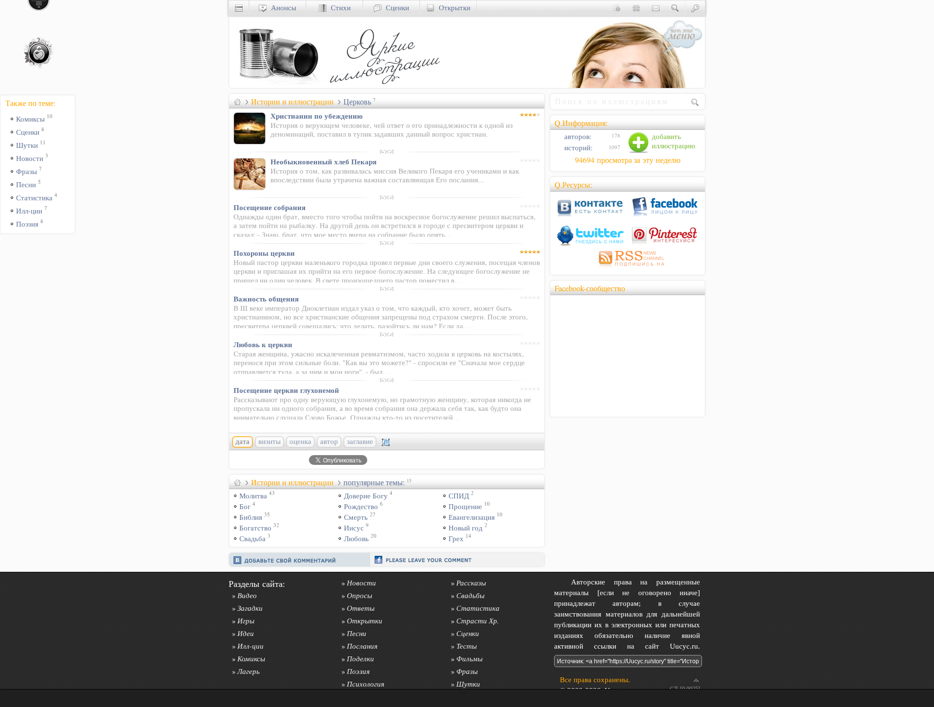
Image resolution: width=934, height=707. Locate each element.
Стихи (338, 7)
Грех (456, 538)
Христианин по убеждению (316, 115)
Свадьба (252, 538)
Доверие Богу (366, 495)
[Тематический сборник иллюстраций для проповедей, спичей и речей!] (387, 85)
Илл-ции (29, 210)
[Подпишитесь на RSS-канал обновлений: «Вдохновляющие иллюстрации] (628, 267)
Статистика (34, 197)
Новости (29, 158)
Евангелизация (472, 517)
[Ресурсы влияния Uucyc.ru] (237, 101)
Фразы (26, 171)
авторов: (577, 136)
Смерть (356, 517)
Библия (250, 517)
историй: (577, 147)
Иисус (354, 527)
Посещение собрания (269, 207)
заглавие (360, 441)
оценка (300, 441)
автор (329, 441)
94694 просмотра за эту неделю (628, 160)
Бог (245, 506)
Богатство (255, 527)
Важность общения (266, 298)
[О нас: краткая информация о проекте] (617, 7)
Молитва (253, 495)
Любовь (356, 538)
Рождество (361, 506)
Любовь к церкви (263, 344)
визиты (269, 441)
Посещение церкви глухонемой (286, 390)
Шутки (27, 145)
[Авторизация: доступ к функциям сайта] (695, 7)
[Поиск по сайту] (675, 7)
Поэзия (27, 224)
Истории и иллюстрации (292, 101)
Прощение (465, 506)
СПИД (459, 495)
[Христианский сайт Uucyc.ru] (277, 85)
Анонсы (281, 7)
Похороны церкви (264, 252)
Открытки (452, 7)
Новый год (466, 527)
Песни (26, 184)
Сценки (395, 7)
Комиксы (30, 119)
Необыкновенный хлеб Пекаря (323, 161)
